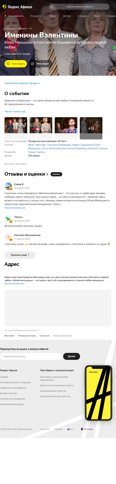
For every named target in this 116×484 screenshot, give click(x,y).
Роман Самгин (36, 152)
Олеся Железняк (50, 148)
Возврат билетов (8, 439)
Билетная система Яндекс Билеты (57, 431)
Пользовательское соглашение (15, 428)
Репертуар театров (27, 381)
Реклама (58, 475)
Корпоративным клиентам (53, 437)
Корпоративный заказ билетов (55, 442)
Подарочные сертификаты (13, 434)
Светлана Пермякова (59, 144)
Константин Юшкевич (74, 148)
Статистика (45, 475)
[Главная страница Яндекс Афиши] (4, 7)
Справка (4, 423)
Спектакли (44, 381)
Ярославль (9, 381)
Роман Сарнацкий (82, 144)
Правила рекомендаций (11, 450)
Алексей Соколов (98, 148)
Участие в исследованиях (12, 444)
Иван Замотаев (37, 144)
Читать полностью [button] (15, 111)
